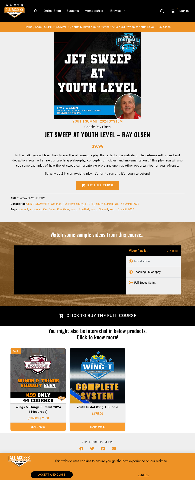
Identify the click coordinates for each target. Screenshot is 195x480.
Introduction (142, 261)
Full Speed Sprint (145, 282)
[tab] (153, 261)
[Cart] (172, 11)
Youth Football (80, 209)
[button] (81, 449)
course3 (23, 209)
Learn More (38, 427)
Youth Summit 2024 (105, 27)
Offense (56, 203)
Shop (38, 27)
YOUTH (89, 203)
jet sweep (36, 209)
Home (29, 27)
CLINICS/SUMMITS (57, 27)
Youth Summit (81, 27)
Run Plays (63, 209)
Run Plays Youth (73, 203)
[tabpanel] (70, 269)
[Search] (162, 11)
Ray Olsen (49, 209)
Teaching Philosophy (147, 272)
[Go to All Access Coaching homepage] (14, 10)
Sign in (184, 10)
